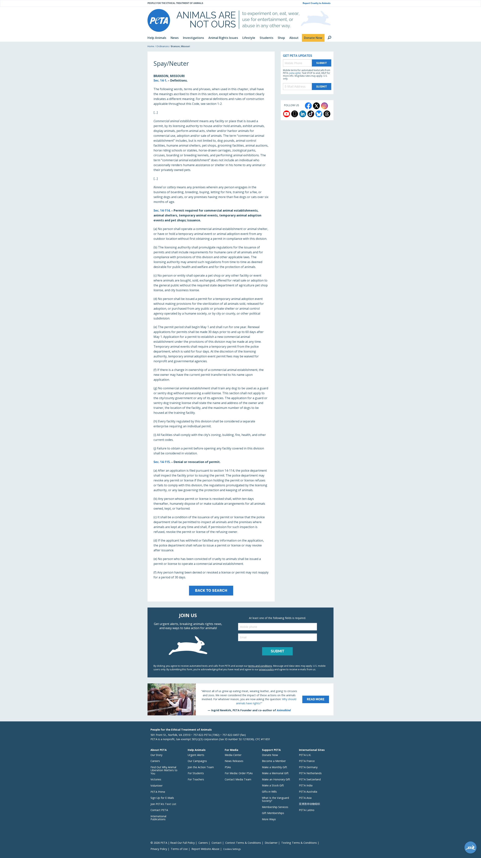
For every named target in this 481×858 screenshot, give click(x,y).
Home (150, 46)
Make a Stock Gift (273, 785)
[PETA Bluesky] (318, 113)
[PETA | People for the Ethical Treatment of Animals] (158, 20)
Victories (156, 779)
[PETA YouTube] (286, 113)
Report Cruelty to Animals (316, 3)
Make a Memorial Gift (275, 773)
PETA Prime (158, 792)
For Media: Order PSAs (239, 773)
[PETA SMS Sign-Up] (294, 113)
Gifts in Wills (269, 791)
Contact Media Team (238, 779)
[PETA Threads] (327, 113)
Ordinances (162, 46)
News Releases (234, 761)
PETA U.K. (305, 755)
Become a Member (274, 761)
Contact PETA (159, 810)
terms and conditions (260, 665)
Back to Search (211, 590)
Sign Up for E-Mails (162, 798)
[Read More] (240, 699)
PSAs (228, 767)
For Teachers (196, 779)
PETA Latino (306, 810)
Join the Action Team (201, 767)
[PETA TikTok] (310, 113)
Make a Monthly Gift (274, 767)
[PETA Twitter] (316, 105)
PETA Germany (308, 767)
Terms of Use (179, 849)
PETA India (305, 785)
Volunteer (157, 785)
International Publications (158, 817)
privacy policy (266, 669)
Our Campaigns (197, 761)
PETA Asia (305, 798)
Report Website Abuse (205, 849)
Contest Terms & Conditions (243, 842)
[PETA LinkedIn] (302, 113)
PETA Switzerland (310, 779)
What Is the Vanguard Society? (275, 799)
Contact (217, 842)
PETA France (307, 761)
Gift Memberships (273, 813)
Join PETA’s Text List (163, 804)
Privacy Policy (159, 849)
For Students (196, 773)
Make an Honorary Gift (276, 779)
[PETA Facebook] (308, 105)
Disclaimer (271, 842)
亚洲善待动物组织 (309, 804)
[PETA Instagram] (324, 105)
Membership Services (275, 807)
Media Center (233, 755)
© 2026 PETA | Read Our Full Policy (173, 842)
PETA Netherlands (310, 773)
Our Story (156, 755)
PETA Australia (308, 791)
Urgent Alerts (196, 755)
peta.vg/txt (295, 73)
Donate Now (270, 755)
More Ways (269, 819)
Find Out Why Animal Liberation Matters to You (164, 770)
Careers (155, 761)
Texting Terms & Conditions (299, 842)
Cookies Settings (232, 849)
